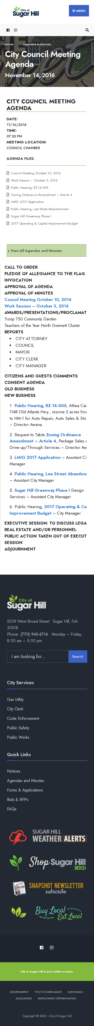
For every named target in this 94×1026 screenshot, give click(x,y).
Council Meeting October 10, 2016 (36, 173)
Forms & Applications (25, 790)
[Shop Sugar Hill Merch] (47, 863)
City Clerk (15, 709)
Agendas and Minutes (25, 781)
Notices (13, 771)
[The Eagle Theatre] (47, 914)
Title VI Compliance (48, 992)
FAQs (12, 809)
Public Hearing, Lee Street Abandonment (39, 209)
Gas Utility (15, 699)
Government (19, 992)
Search (77, 656)
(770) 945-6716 (34, 634)
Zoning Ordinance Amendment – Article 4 (41, 194)
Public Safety (18, 728)
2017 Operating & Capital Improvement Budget (44, 223)
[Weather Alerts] (47, 838)
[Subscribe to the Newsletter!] (47, 888)
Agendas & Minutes (37, 44)
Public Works (18, 737)
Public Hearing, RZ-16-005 (29, 187)
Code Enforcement (23, 718)
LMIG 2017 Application (27, 201)
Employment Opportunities (57, 998)
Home (9, 44)
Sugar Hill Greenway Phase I (31, 216)
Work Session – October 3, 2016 (34, 180)
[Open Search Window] (86, 30)
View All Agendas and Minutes (36, 250)
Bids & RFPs (17, 799)
